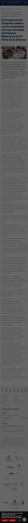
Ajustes (20, 520)
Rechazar (12, 520)
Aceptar (5, 520)
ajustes (20, 517)
